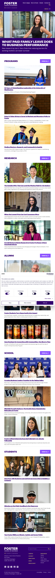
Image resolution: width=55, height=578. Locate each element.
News (30, 560)
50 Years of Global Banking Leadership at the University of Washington (24, 89)
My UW (42, 557)
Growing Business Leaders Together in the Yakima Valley (24, 380)
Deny (10, 302)
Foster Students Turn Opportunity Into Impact (20, 313)
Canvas (42, 555)
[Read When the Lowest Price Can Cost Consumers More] (27, 202)
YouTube (15, 566)
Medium (17, 567)
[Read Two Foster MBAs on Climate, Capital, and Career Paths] (27, 522)
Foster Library (44, 559)
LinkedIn (5, 566)
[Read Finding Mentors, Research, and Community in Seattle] (27, 134)
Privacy (44, 572)
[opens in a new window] (11, 7)
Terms (49, 572)
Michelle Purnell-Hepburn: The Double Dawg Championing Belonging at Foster (24, 409)
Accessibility (39, 572)
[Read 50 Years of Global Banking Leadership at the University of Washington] (27, 76)
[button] (46, 9)
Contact (31, 556)
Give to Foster (34, 3)
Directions (32, 558)
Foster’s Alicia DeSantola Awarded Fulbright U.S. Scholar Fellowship (24, 439)
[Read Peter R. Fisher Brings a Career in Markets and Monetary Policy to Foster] (27, 104)
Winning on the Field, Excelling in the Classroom (21, 506)
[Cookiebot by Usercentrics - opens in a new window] (47, 274)
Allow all (45, 302)
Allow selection (27, 302)
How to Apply (26, 3)
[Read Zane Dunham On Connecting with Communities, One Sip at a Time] (27, 329)
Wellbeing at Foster (45, 560)
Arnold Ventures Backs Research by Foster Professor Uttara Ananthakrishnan (25, 243)
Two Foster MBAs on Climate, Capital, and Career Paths (23, 535)
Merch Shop (32, 563)
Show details (48, 298)
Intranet (42, 562)
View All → (45, 61)
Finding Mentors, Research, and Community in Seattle (23, 147)
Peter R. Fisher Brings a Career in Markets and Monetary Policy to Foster (27, 117)
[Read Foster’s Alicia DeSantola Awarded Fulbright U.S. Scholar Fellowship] (27, 426)
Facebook (12, 566)
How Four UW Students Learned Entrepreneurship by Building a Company (27, 479)
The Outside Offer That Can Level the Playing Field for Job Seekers (27, 185)
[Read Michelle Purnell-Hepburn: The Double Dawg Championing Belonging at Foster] (27, 396)
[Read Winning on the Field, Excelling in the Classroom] (27, 493)
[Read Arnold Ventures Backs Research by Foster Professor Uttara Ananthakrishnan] (27, 230)
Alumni (41, 3)
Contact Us (47, 3)
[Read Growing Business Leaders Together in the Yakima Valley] (27, 368)
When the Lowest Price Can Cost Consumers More (21, 214)
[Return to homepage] (15, 550)
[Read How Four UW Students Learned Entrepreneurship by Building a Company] (27, 466)
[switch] (21, 294)
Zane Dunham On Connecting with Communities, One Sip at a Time (27, 342)
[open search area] (50, 5)
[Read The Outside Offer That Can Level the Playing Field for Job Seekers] (27, 173)
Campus (31, 553)
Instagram (8, 566)
